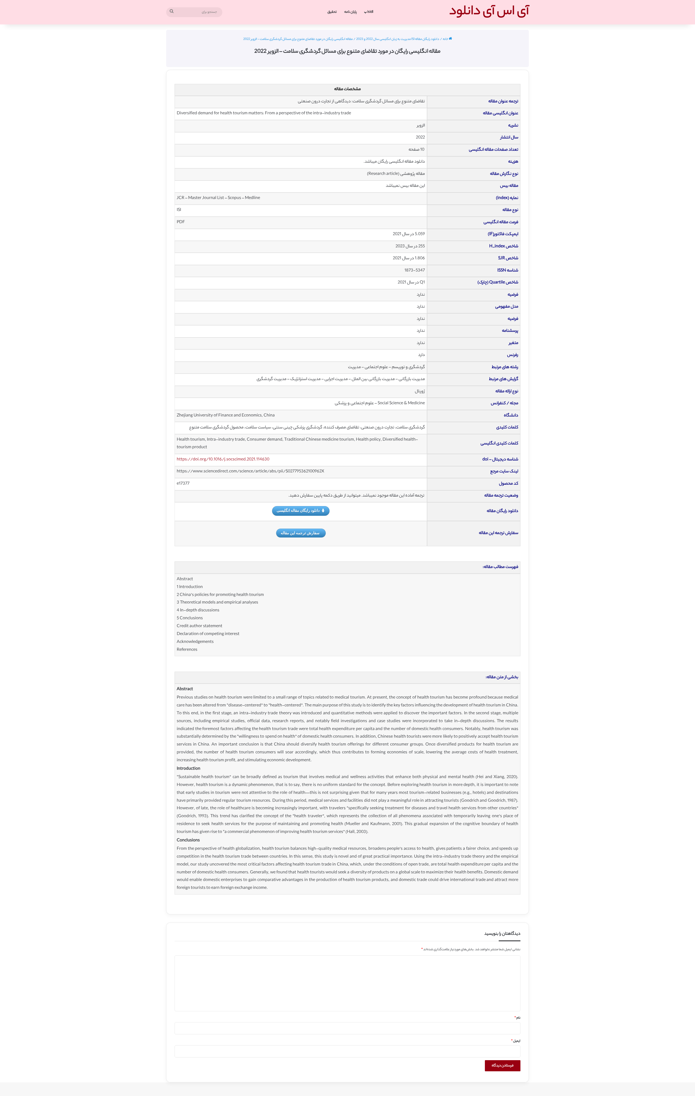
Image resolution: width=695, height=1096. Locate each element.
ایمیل (515, 1041)
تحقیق (332, 12)
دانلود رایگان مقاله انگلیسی (298, 510)
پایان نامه (350, 12)
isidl (370, 12)
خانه (446, 39)
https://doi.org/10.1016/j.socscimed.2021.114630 (223, 459)
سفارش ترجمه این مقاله (300, 532)
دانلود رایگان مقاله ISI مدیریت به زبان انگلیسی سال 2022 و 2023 (397, 39)
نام (517, 1018)
